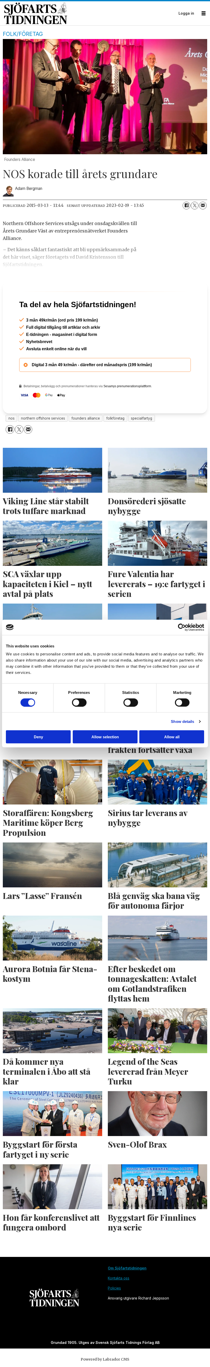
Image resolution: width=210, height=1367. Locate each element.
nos (11, 440)
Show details (182, 721)
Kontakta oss (118, 1300)
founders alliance (85, 440)
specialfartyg (141, 440)
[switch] (79, 702)
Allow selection (105, 737)
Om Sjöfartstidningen (127, 1290)
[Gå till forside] (89, 13)
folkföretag (115, 440)
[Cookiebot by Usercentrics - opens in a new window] (181, 627)
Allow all (172, 737)
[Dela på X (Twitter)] (194, 205)
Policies (114, 1310)
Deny (38, 737)
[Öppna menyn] (203, 13)
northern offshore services (43, 440)
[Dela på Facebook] (186, 205)
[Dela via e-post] (203, 205)
